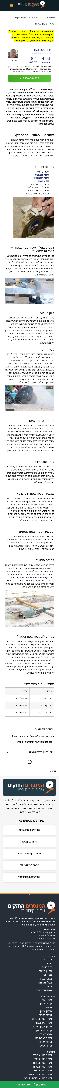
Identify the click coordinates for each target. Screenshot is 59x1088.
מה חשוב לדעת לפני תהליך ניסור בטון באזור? (32, 736)
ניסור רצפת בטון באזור (29, 877)
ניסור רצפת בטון (41, 178)
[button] (11, 5)
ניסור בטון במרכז (32, 17)
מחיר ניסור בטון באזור (29, 830)
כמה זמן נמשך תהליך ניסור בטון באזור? (34, 742)
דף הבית (53, 17)
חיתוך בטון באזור (29, 842)
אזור (52, 771)
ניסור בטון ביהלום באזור (29, 853)
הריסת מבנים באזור (29, 865)
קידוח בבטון (43, 181)
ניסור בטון (44, 17)
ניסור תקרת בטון (41, 175)
